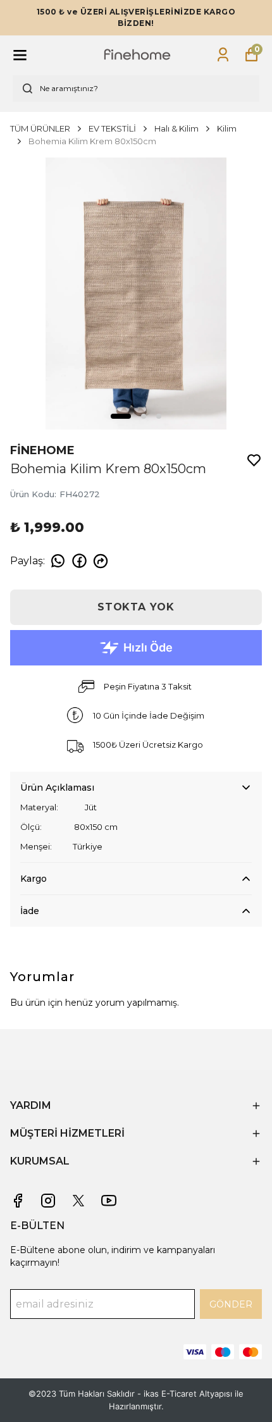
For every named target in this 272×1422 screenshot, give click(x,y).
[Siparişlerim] (223, 55)
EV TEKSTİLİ (112, 128)
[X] (78, 1200)
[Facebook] (17, 1200)
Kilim (227, 128)
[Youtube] (108, 1200)
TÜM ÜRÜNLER (40, 128)
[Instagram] (48, 1200)
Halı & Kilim (176, 128)
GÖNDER (230, 1304)
